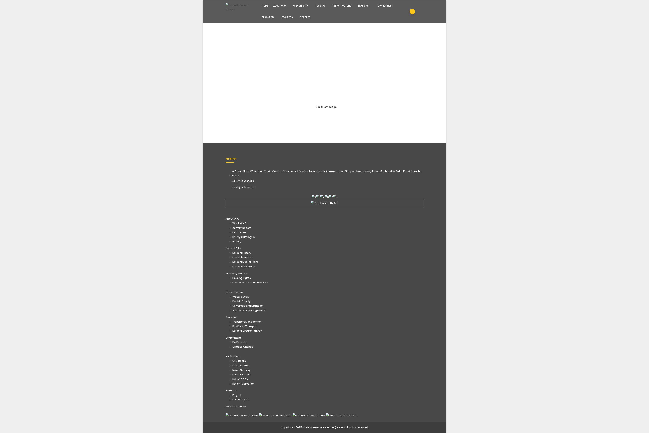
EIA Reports (239, 342)
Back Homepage (326, 107)
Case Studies (240, 365)
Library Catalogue (243, 237)
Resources (268, 17)
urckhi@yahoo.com (243, 187)
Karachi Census (242, 257)
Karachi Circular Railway (247, 330)
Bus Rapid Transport (245, 326)
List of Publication (243, 383)
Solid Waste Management (248, 310)
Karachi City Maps (243, 266)
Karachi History (241, 253)
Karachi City (300, 5)
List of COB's (240, 379)
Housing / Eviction (237, 273)
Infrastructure (341, 5)
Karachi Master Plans (245, 262)
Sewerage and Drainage (247, 306)
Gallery (236, 241)
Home (265, 5)
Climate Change (242, 346)
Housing (320, 5)
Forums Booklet (242, 374)
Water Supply (240, 296)
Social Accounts (236, 406)
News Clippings (241, 370)
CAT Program (240, 399)
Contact (305, 17)
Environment (385, 5)
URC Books (239, 361)
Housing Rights (241, 278)
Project (236, 395)
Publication (232, 356)
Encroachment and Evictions (250, 282)
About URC (279, 5)
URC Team (239, 232)
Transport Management (247, 321)
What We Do (240, 223)
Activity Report (241, 228)
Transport (364, 5)
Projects (287, 17)
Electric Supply (241, 301)
